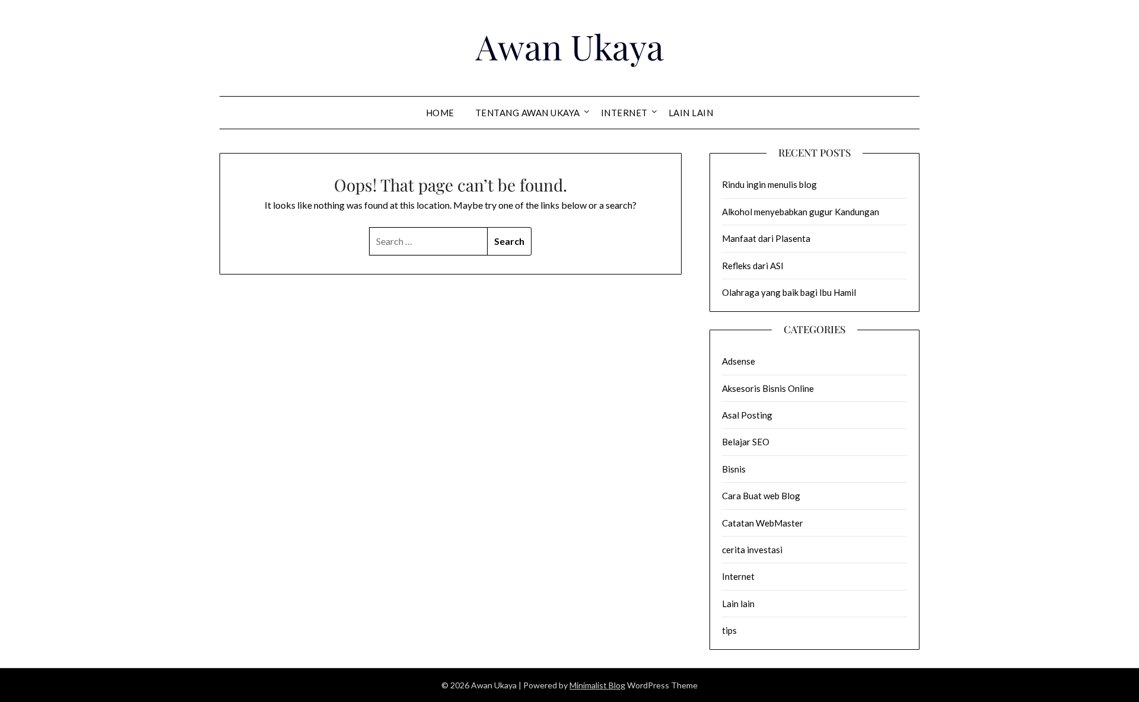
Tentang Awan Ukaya (527, 112)
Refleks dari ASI (753, 265)
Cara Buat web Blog (761, 495)
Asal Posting (747, 415)
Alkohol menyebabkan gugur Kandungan (800, 211)
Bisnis (734, 469)
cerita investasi (752, 549)
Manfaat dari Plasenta (766, 238)
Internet (624, 112)
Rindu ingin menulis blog (769, 184)
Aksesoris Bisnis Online (768, 388)
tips (729, 630)
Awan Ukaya (570, 46)
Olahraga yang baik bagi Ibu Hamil (789, 292)
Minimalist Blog (597, 685)
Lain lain (691, 112)
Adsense (738, 361)
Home (440, 112)
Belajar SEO (745, 441)
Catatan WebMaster (762, 523)
